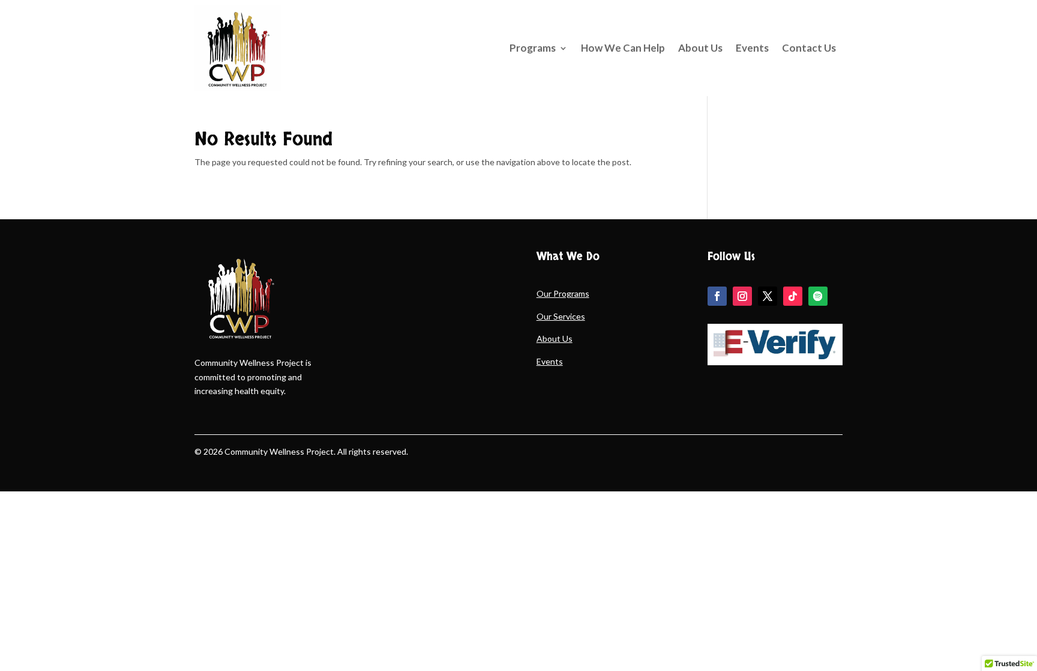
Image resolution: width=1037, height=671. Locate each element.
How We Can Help (623, 47)
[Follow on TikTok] (792, 296)
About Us (700, 47)
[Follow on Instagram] (742, 296)
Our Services (561, 316)
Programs (532, 47)
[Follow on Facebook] (717, 296)
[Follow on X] (767, 296)
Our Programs (563, 293)
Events (752, 47)
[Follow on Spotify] (818, 296)
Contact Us (809, 47)
